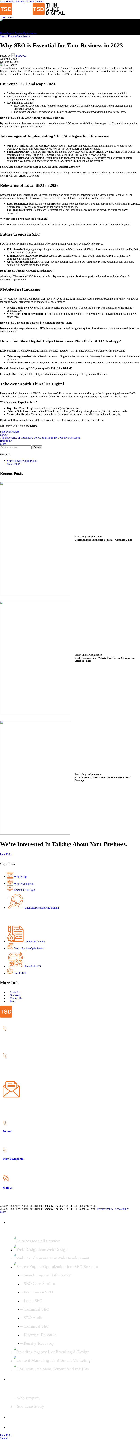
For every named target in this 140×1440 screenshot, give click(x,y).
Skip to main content (31, 1)
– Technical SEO (34, 1309)
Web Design (13, 463)
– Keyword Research (38, 1334)
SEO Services (86, 1266)
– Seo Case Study (29, 1406)
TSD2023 (21, 55)
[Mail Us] (11, 1096)
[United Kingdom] (5, 1057)
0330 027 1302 (11, 1071)
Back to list (6, 440)
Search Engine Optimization (22, 33)
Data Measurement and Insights (61, 1368)
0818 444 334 (10, 1043)
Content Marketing (74, 1360)
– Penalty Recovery (37, 1343)
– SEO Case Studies (37, 1283)
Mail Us (8, 1104)
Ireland (7, 1037)
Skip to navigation (10, 1)
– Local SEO (31, 1300)
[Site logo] (16, 14)
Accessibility (122, 1205)
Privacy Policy (105, 1205)
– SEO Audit (31, 1317)
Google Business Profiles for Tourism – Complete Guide (103, 540)
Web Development (73, 1258)
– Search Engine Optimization (46, 1275)
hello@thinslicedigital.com (17, 1111)
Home (3, 33)
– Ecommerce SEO (36, 1292)
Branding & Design (72, 1351)
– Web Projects (27, 1397)
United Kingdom (13, 1064)
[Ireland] (5, 1029)
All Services (50, 1241)
